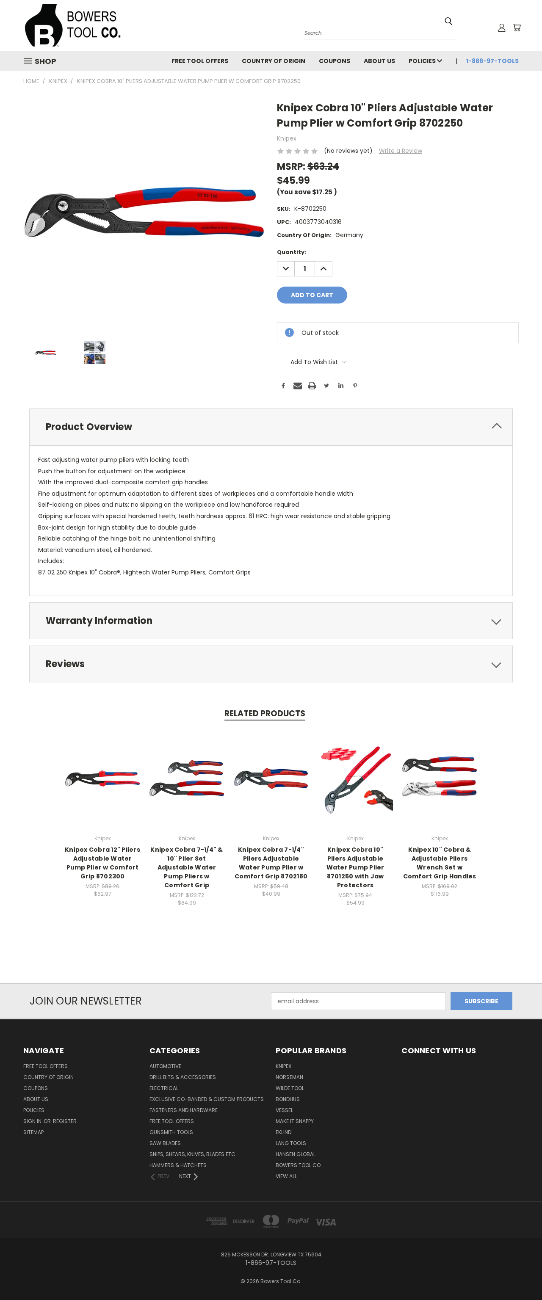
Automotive (165, 1066)
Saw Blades (165, 1143)
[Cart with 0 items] (516, 27)
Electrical (163, 1088)
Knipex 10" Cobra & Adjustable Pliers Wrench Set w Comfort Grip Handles (439, 862)
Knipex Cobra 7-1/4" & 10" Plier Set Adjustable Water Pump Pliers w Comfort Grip (186, 867)
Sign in (33, 1121)
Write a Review (400, 150)
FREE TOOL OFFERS (199, 61)
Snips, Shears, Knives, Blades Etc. (193, 1154)
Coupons (334, 61)
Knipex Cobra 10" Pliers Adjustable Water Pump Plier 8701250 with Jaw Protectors (355, 867)
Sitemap (33, 1132)
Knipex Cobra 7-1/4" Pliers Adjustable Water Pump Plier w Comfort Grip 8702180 (271, 862)
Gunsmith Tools (171, 1132)
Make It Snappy (295, 1121)
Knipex (283, 1066)
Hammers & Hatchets (178, 1165)
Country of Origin (273, 61)
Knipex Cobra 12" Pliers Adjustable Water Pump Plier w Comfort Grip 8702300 (102, 862)
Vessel (284, 1110)
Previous (519, 1273)
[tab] (271, 426)
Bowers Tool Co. (299, 1165)
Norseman (289, 1077)
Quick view (102, 769)
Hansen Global (295, 1154)
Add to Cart (102, 785)
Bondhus (288, 1099)
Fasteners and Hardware (183, 1110)
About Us (379, 61)
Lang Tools (291, 1143)
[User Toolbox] (502, 27)
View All (286, 1176)
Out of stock (186, 785)
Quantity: (291, 252)
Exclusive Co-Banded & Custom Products (206, 1099)
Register (65, 1121)
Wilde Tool (290, 1088)
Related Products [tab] (264, 713)
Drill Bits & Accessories (182, 1077)
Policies (423, 61)
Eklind (283, 1132)
